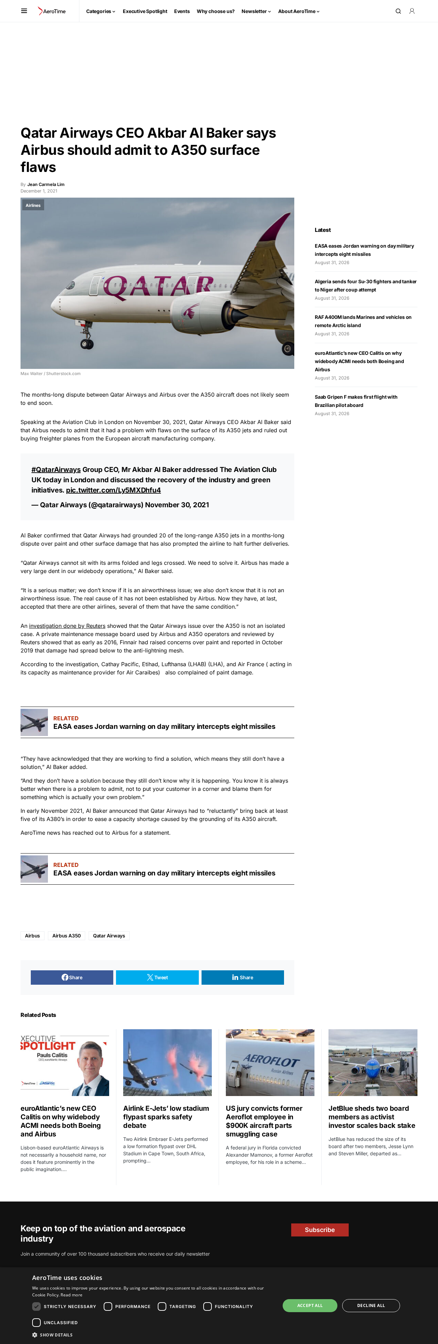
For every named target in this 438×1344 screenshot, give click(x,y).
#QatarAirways (56, 469)
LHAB (197, 664)
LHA (215, 664)
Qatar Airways (109, 935)
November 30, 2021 (177, 505)
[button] (24, 11)
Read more (71, 1295)
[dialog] (219, 1305)
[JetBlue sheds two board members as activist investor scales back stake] (372, 1062)
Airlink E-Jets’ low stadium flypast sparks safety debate (166, 1117)
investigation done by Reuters (67, 625)
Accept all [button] (310, 1305)
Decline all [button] (371, 1305)
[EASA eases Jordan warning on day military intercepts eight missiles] (34, 722)
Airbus (32, 935)
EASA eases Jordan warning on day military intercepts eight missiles (164, 726)
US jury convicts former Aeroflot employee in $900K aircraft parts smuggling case (264, 1121)
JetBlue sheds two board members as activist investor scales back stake (371, 1117)
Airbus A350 (66, 935)
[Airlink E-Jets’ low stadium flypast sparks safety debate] (167, 1062)
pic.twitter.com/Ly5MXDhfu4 (113, 490)
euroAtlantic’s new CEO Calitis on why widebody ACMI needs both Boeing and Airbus (359, 361)
